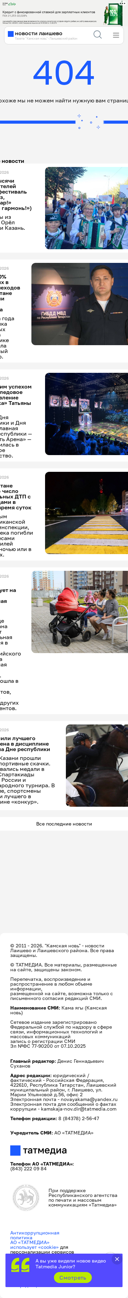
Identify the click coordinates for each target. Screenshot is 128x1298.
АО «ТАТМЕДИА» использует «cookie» (34, 1244)
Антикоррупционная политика (34, 1235)
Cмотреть (72, 1277)
